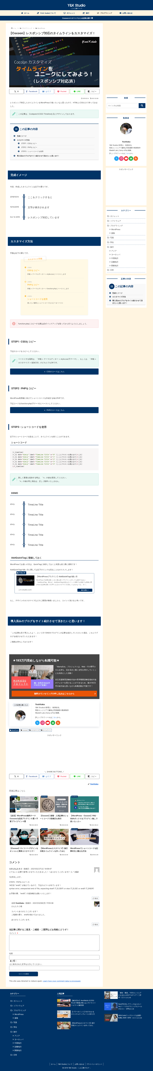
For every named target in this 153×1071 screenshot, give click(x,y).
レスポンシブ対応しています (44, 217)
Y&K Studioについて (65, 1064)
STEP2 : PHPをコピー (29, 147)
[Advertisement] (54, 752)
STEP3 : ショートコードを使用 (32, 151)
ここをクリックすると (40, 197)
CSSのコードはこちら (56, 371)
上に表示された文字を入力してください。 (26, 964)
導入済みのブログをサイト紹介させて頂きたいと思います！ (38, 156)
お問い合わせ (79, 1064)
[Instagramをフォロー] (42, 723)
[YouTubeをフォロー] (47, 723)
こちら (54, 717)
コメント (13, 933)
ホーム (53, 1064)
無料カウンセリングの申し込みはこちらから (54, 693)
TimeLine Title (35, 504)
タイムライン (47, 730)
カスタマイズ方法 (23, 140)
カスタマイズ (35, 730)
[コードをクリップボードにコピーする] (96, 453)
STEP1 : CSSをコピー (29, 143)
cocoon (25, 730)
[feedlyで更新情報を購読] (53, 723)
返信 (96, 898)
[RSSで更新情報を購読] (58, 723)
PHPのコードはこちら (56, 410)
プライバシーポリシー (94, 1064)
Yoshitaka (40, 704)
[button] (92, 91)
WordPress (15, 730)
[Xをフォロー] (37, 723)
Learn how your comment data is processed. (62, 981)
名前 (11, 953)
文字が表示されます (39, 207)
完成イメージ (21, 136)
